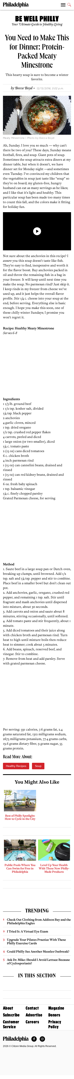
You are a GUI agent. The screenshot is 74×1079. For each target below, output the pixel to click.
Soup (38, 766)
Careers (32, 1021)
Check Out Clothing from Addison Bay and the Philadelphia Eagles (39, 921)
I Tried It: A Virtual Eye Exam (27, 931)
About (8, 1008)
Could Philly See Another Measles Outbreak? (38, 951)
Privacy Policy (54, 1024)
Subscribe (11, 1015)
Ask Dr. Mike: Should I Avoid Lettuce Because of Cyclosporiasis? (38, 961)
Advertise (34, 1015)
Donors (54, 1015)
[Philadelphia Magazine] (16, 1039)
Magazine (56, 1008)
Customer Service (11, 1024)
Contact (32, 1008)
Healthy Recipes (16, 766)
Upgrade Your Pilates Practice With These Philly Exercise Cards (36, 941)
